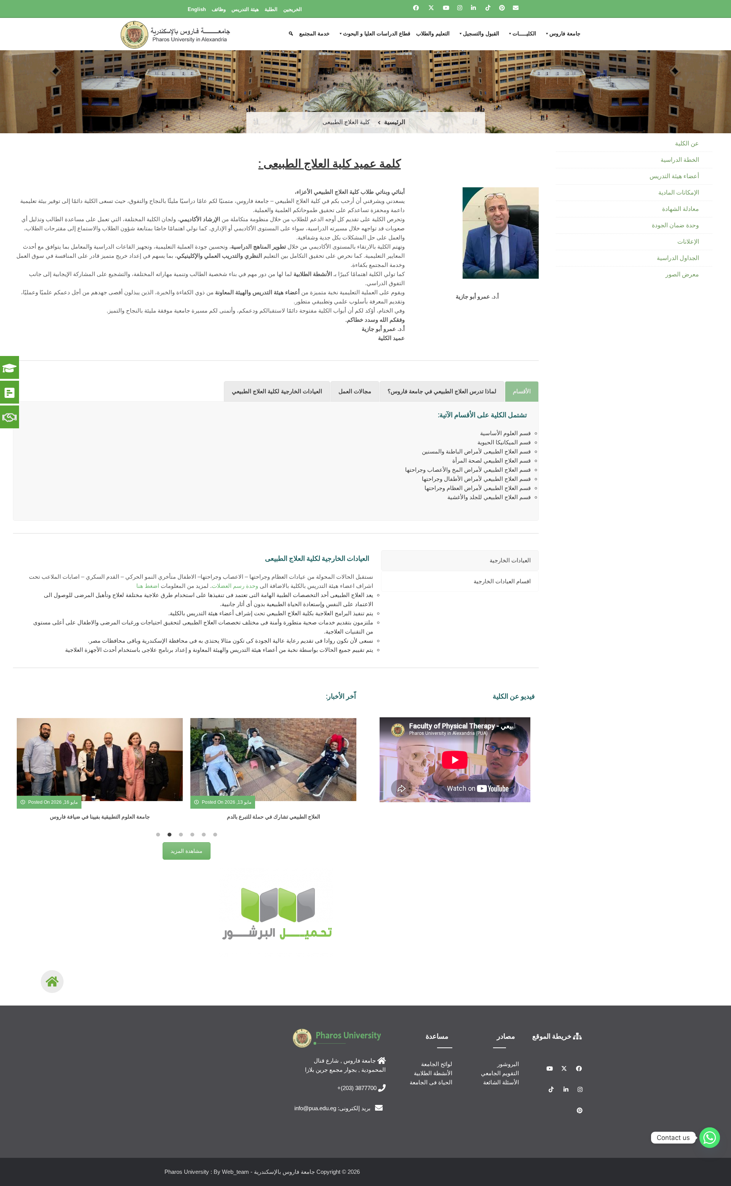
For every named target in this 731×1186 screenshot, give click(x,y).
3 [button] (181, 834)
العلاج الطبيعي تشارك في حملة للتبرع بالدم (100, 816)
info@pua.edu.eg (315, 1108)
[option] (100, 773)
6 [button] (215, 834)
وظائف (219, 9)
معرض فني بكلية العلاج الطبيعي (273, 816)
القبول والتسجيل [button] (481, 33)
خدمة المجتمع (314, 33)
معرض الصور (682, 274)
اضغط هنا (147, 586)
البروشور (508, 1064)
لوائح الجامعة (436, 1064)
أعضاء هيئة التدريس (674, 176)
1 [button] (158, 834)
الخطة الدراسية (680, 159)
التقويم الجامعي (500, 1073)
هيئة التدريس (245, 9)
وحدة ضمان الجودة (675, 225)
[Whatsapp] (709, 1137)
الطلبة (271, 9)
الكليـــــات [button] (524, 33)
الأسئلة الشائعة (501, 1082)
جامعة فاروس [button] (565, 33)
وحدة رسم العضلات (235, 586)
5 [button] (203, 834)
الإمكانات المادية (678, 192)
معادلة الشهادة (680, 209)
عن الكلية (687, 143)
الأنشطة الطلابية (433, 1073)
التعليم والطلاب (433, 33)
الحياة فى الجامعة (431, 1082)
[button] (291, 33)
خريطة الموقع (552, 1036)
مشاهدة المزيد (187, 851)
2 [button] (169, 834)
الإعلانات (688, 241)
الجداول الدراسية (678, 258)
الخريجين (292, 9)
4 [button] (192, 834)
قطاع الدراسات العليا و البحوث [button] (376, 33)
